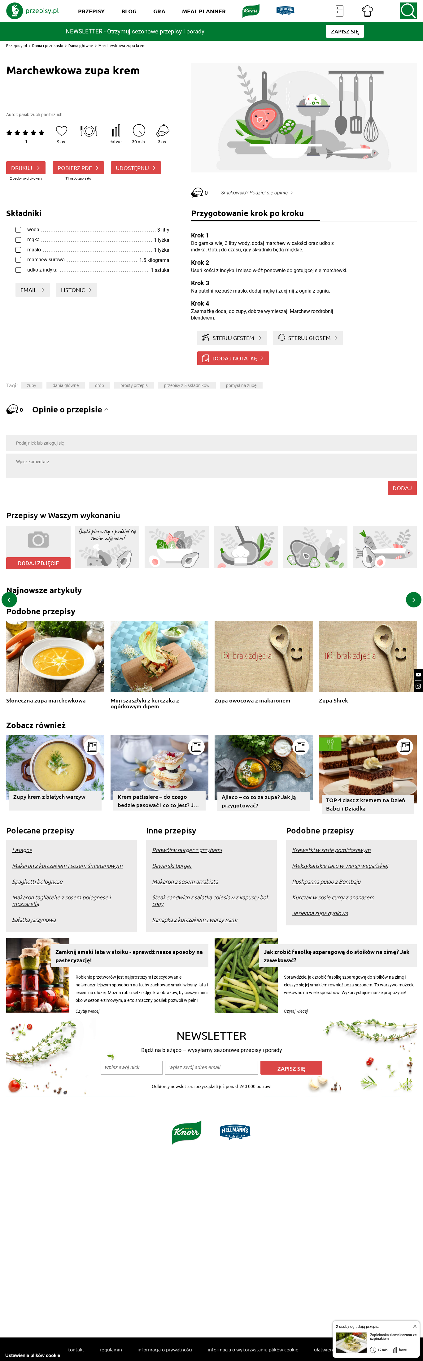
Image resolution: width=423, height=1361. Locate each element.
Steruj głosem (309, 337)
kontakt (76, 1349)
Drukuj (22, 167)
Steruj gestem (233, 337)
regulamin (111, 1349)
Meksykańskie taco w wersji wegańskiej (340, 865)
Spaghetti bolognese (37, 881)
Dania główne (80, 45)
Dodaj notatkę (234, 358)
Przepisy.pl (16, 45)
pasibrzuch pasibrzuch (41, 114)
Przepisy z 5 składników (187, 385)
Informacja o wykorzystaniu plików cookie (253, 1349)
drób (99, 385)
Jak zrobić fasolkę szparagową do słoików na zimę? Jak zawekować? (336, 955)
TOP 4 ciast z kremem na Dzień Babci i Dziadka (365, 804)
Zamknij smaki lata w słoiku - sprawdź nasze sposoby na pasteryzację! (129, 955)
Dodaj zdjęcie (38, 563)
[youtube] (418, 674)
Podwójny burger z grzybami (187, 849)
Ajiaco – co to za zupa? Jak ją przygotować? (259, 801)
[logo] (32, 10)
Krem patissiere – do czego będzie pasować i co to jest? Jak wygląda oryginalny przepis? (159, 802)
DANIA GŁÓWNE (66, 385)
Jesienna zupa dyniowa (320, 913)
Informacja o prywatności (164, 1349)
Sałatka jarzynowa (34, 919)
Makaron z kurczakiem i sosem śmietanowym (67, 865)
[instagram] (418, 686)
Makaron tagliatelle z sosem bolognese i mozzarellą (61, 900)
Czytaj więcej (87, 1011)
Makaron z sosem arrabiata (185, 881)
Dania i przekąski (47, 45)
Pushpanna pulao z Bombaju (326, 881)
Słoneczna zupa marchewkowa (46, 700)
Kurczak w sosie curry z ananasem (333, 897)
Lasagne (22, 849)
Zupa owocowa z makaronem (252, 700)
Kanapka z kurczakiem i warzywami (194, 919)
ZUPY (31, 385)
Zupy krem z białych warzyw (49, 796)
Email (29, 289)
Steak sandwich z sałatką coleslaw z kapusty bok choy (210, 900)
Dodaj (402, 488)
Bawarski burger (172, 865)
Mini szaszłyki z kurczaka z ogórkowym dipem (145, 703)
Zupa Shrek (333, 700)
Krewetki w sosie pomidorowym (331, 849)
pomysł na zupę (241, 385)
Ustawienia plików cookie (32, 1355)
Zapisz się (291, 1068)
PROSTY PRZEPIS (134, 385)
